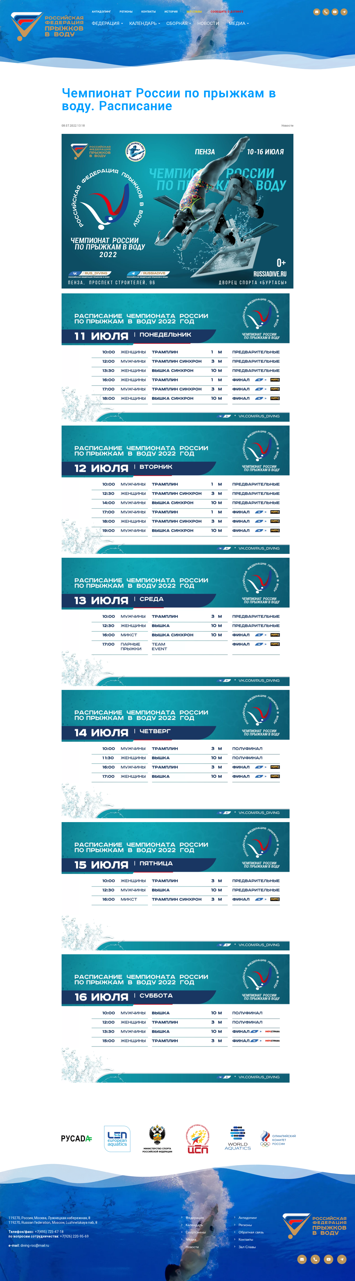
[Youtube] (335, 11)
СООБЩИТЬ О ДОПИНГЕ (227, 11)
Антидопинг (101, 11)
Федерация (106, 23)
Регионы (126, 11)
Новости (208, 23)
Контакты (148, 11)
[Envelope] (316, 11)
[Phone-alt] (325, 11)
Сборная (177, 23)
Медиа (237, 23)
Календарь (143, 23)
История (171, 11)
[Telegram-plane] (344, 11)
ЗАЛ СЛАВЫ (194, 11)
